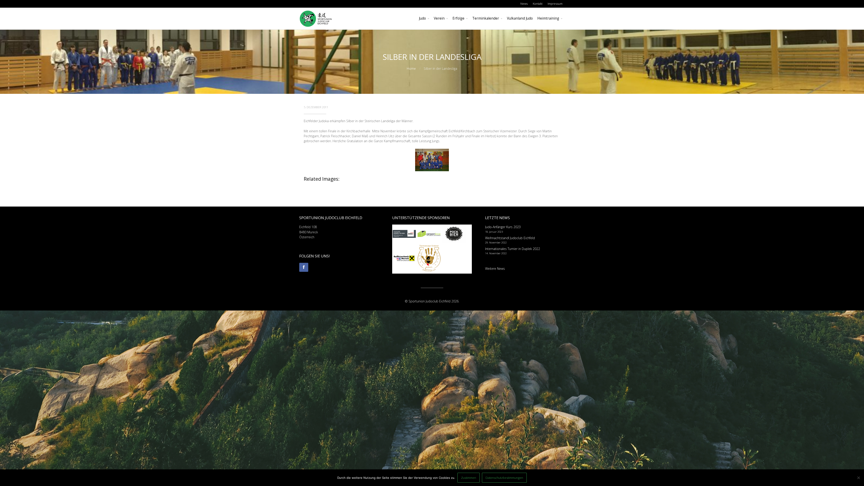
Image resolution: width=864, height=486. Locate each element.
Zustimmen (468, 478)
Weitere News (495, 268)
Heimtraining (548, 18)
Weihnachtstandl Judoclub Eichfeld (510, 238)
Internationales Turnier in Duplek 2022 (512, 249)
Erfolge (458, 18)
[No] (858, 477)
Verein (439, 18)
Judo (422, 18)
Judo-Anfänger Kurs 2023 (503, 227)
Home (411, 68)
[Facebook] (303, 267)
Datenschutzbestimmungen (504, 478)
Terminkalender (485, 18)
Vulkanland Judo (520, 18)
